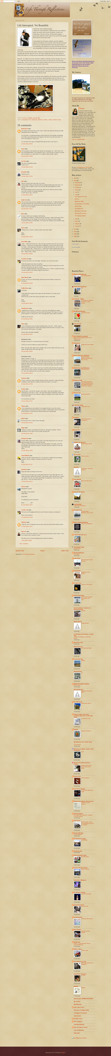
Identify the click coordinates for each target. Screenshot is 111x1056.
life (30, 119)
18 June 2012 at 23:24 (27, 236)
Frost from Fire (77, 548)
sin (82, 288)
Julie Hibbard (77, 479)
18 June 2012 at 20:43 (27, 143)
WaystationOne (78, 671)
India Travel (77, 558)
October (77, 187)
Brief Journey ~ (77, 685)
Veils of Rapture (78, 1021)
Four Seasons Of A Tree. (81, 196)
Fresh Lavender (85, 456)
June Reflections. (79, 208)
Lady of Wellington (79, 1030)
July (76, 192)
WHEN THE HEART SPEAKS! (81, 684)
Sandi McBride (25, 455)
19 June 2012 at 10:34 (27, 422)
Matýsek (76, 986)
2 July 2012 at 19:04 (26, 540)
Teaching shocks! (85, 369)
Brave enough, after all (86, 443)
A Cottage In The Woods (80, 1013)
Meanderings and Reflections (81, 368)
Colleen (23, 389)
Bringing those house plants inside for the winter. (86, 767)
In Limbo (83, 975)
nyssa (22, 148)
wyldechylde (77, 570)
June (76, 194)
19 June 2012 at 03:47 (27, 303)
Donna (23, 227)
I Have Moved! (77, 744)
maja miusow (77, 1016)
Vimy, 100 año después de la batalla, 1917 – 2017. (86, 598)
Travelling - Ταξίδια (79, 299)
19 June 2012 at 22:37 (27, 464)
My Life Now (77, 1001)
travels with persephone (80, 286)
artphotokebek (77, 504)
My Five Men (77, 454)
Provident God (78, 510)
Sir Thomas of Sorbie (79, 892)
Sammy (50, 119)
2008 (75, 236)
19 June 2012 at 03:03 (27, 272)
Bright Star (77, 430)
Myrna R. (23, 531)
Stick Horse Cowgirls (79, 789)
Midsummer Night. (79, 201)
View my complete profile (78, 139)
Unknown (23, 378)
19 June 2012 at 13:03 (27, 433)
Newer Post (20, 551)
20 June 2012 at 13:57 (27, 505)
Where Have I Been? (86, 703)
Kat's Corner (77, 820)
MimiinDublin (77, 929)
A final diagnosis (85, 777)
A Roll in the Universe (80, 442)
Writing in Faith (78, 380)
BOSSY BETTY (78, 621)
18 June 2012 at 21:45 (27, 167)
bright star (24, 200)
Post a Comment (24, 543)
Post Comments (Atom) (29, 554)
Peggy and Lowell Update (87, 344)
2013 (75, 178)
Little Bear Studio (78, 405)
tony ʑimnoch (77, 323)
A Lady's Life (24, 258)
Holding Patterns (78, 813)
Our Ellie (83, 610)
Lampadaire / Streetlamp (79, 505)
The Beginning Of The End (83, 167)
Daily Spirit (77, 1033)
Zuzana (82, 108)
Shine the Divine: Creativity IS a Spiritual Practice (82, 608)
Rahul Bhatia (24, 277)
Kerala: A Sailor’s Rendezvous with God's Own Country (86, 358)
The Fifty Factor (78, 702)
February (77, 223)
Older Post (65, 551)
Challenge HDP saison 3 (87, 918)
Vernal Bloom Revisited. (81, 211)
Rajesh (23, 418)
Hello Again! (77, 554)
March (77, 221)
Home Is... (77, 199)
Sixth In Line (77, 776)
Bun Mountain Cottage (80, 838)
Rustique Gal (25, 438)
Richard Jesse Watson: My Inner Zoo (83, 801)
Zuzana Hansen (75, 244)
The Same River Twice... (81, 213)
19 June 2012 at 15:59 (27, 450)
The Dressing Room (86, 275)
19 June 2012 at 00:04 (27, 253)
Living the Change (85, 312)
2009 (75, 234)
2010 (75, 231)
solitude (55, 119)
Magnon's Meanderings (80, 274)
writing (59, 119)
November (78, 185)
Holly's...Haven (78, 949)
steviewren (24, 469)
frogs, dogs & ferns (79, 1007)
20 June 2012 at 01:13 (27, 481)
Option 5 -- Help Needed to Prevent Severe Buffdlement (82, 944)
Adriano (23, 486)
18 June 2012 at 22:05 (27, 195)
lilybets (23, 406)
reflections (40, 119)
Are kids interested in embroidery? (86, 419)
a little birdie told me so (80, 534)
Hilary (22, 323)
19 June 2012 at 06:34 (27, 373)
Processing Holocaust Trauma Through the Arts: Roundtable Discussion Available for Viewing (87, 384)
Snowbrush (77, 343)
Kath (22, 181)
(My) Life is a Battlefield (86, 523)
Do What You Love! (85, 718)
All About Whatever (79, 552)
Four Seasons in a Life (80, 961)
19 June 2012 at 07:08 (27, 384)
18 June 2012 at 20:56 (27, 156)
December (78, 182)
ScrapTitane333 (78, 917)
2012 (75, 180)
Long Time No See (85, 394)
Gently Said (77, 942)
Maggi (23, 427)
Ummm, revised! (85, 869)
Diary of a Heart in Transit (80, 1027)
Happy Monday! (85, 623)
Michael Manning (78, 689)
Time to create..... (85, 950)
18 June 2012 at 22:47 (27, 208)
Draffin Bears (24, 288)
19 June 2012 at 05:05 (27, 334)
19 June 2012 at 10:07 (27, 413)
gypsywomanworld (79, 905)
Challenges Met (78, 851)
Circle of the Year (78, 659)
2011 (75, 229)
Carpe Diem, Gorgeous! (80, 974)
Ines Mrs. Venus (78, 1018)
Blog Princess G (78, 646)
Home (42, 551)
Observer (76, 467)
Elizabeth (23, 172)
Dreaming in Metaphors (80, 880)
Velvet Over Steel (78, 642)
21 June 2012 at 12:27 (27, 526)
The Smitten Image (79, 547)
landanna (76, 417)
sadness (46, 119)
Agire (82, 751)
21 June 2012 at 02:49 (27, 517)
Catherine (23, 522)
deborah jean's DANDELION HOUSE (83, 998)
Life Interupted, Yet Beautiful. (82, 203)
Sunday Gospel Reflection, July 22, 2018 (87, 512)
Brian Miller (24, 241)
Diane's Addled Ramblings (81, 522)
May (76, 219)
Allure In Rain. (78, 206)
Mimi (22, 213)
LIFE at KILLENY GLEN (80, 855)
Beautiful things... (85, 856)
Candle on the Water (86, 893)
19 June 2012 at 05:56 (27, 351)
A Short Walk (84, 840)
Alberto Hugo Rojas (79, 595)
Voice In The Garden (79, 492)
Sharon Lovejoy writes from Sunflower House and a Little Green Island (83, 716)
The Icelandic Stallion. (80, 215)
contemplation (24, 119)
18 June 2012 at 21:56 (27, 176)
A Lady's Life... (78, 583)
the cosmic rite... (85, 906)
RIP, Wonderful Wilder (86, 648)
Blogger (63, 1052)
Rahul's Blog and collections (81, 355)
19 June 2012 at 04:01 (27, 319)
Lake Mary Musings (79, 1024)
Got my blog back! (78, 834)
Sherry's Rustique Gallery (80, 867)
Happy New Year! (85, 406)
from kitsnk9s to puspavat (81, 336)
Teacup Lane (77, 392)
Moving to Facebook (86, 731)
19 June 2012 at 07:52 (27, 401)
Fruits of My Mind (78, 833)
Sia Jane (23, 161)
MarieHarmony (78, 1004)
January (77, 226)
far (82, 673)
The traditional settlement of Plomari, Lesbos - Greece (87, 302)
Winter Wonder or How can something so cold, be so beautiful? (87, 823)
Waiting (83, 660)
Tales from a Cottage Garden (81, 1010)
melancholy (34, 119)
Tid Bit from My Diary (79, 311)
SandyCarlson (25, 308)
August (77, 189)
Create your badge (76, 247)
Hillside (76, 729)
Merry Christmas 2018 (86, 480)
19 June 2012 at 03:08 (27, 283)
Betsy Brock (24, 128)
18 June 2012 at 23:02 (27, 222)
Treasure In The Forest (86, 584)
